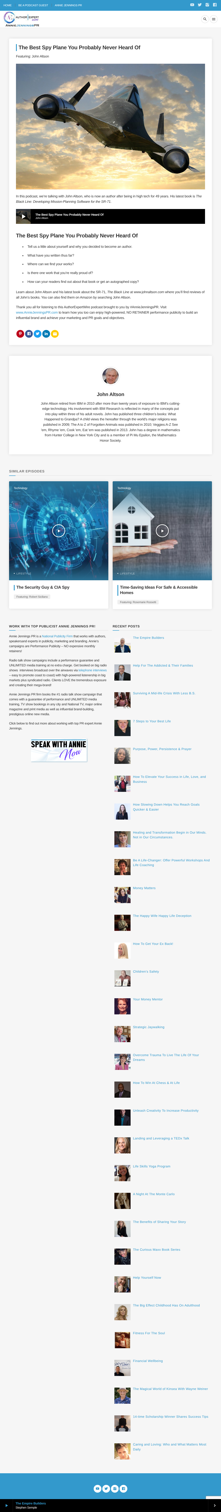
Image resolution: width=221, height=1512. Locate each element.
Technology (20, 488)
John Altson (110, 394)
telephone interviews (93, 670)
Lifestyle (23, 573)
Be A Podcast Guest (33, 5)
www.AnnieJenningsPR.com (37, 312)
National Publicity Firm (57, 636)
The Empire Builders (31, 1503)
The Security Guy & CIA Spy (42, 587)
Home (7, 5)
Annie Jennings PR (68, 5)
